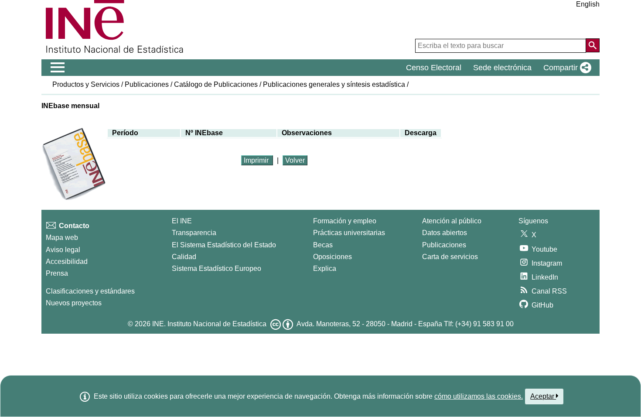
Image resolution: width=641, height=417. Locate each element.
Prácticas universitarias (349, 232)
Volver (295, 160)
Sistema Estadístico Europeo (216, 268)
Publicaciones (147, 84)
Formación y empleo (344, 221)
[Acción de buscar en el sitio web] (593, 45)
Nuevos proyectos (74, 303)
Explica (324, 268)
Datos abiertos (444, 232)
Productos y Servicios (85, 84)
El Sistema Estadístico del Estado (224, 245)
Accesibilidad (67, 261)
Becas (323, 245)
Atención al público (451, 221)
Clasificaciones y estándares (90, 291)
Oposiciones (332, 256)
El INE (182, 221)
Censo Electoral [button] (433, 67)
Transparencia (194, 232)
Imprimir (257, 160)
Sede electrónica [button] (502, 67)
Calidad (184, 256)
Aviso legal (63, 249)
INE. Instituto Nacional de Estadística (209, 324)
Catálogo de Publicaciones (216, 84)
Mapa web (62, 237)
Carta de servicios (450, 256)
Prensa (57, 273)
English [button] (588, 4)
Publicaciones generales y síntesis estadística (334, 84)
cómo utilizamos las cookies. (478, 396)
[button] (565, 67)
